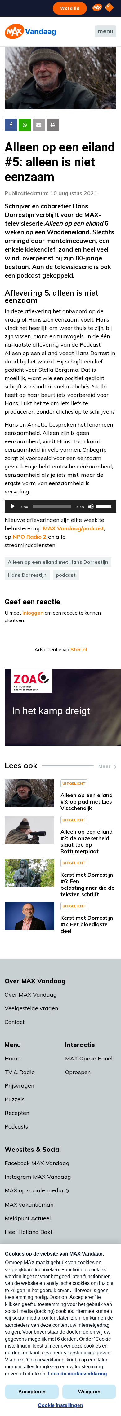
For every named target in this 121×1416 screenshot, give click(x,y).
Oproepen (78, 1072)
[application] (60, 506)
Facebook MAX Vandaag (37, 1163)
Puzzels (15, 1099)
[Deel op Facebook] (11, 125)
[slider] (104, 505)
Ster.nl (78, 649)
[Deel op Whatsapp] (25, 125)
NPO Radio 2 (30, 536)
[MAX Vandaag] (30, 31)
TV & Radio (20, 1072)
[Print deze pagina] (53, 125)
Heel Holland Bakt (28, 1231)
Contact (15, 1021)
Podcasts (16, 1126)
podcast (66, 575)
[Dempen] (91, 506)
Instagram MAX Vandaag (38, 1176)
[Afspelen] (13, 506)
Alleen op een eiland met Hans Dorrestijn (58, 562)
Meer (104, 766)
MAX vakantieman (29, 1204)
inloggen (32, 613)
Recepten (17, 1112)
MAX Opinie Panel (89, 1058)
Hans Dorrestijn (27, 575)
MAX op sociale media (34, 1190)
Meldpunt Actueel (28, 1218)
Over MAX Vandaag (31, 994)
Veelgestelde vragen (31, 1008)
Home (12, 1058)
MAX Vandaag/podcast (73, 528)
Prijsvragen (19, 1085)
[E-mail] (39, 125)
